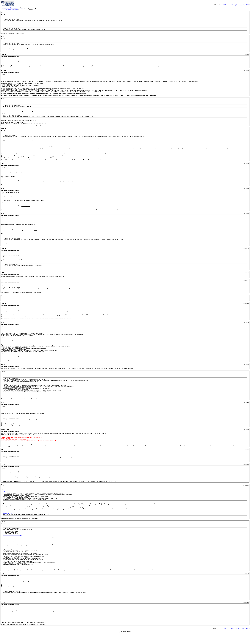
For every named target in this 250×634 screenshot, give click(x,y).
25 (247, 4)
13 (232, 4)
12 (231, 4)
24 (246, 4)
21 (242, 4)
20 (241, 4)
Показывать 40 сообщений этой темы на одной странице (240, 5)
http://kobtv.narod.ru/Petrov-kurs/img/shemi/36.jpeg (12, 535)
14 (233, 4)
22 (243, 4)
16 (236, 4)
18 (238, 4)
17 (237, 4)
